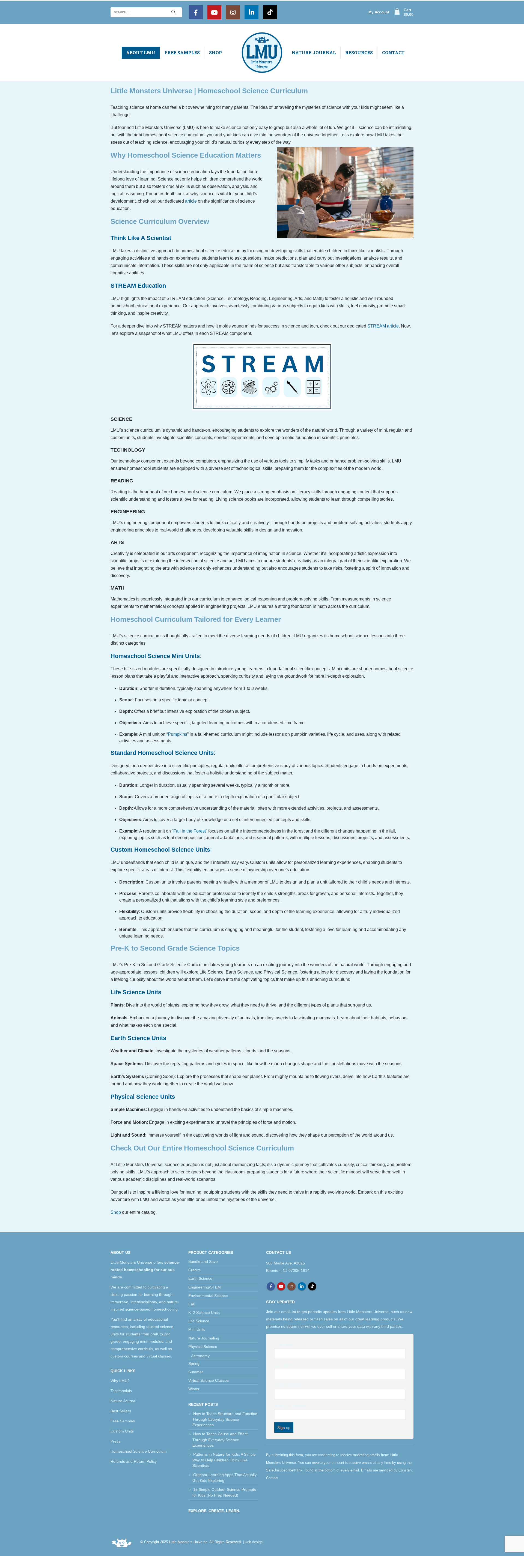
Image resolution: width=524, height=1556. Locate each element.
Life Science (198, 1321)
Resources (359, 52)
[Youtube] (214, 12)
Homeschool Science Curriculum (139, 1451)
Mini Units (196, 1329)
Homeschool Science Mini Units (155, 656)
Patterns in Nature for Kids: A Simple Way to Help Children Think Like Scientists (224, 1460)
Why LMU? (120, 1380)
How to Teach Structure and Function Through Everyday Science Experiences (224, 1419)
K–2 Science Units (204, 1312)
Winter (194, 1389)
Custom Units (122, 1431)
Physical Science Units (143, 1096)
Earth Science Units (138, 1038)
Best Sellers (121, 1411)
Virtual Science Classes (208, 1380)
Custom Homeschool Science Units (160, 849)
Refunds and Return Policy (134, 1461)
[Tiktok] (270, 12)
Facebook (271, 1286)
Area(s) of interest (289, 1406)
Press (115, 1441)
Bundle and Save (203, 1261)
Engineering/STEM (204, 1287)
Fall (191, 1304)
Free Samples (182, 52)
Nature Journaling (203, 1338)
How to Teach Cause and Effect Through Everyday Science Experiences (220, 1439)
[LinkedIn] (251, 12)
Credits (194, 1270)
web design (254, 1542)
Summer (195, 1372)
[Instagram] (233, 12)
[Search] (173, 12)
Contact (393, 52)
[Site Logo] (262, 52)
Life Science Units (136, 992)
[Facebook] (196, 12)
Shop (215, 52)
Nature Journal (314, 52)
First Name (285, 1344)
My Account (378, 12)
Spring (194, 1363)
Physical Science (202, 1346)
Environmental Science (208, 1295)
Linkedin (302, 1286)
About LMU (140, 52)
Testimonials (121, 1391)
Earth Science (200, 1278)
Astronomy (200, 1356)
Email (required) (289, 1385)
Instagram (291, 1286)
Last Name (283, 1365)
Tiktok (312, 1286)
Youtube (281, 1286)
